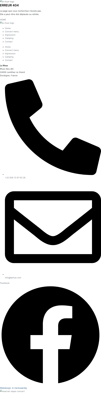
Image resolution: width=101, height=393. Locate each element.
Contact (9, 41)
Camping (9, 38)
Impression (10, 35)
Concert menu (12, 31)
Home (8, 28)
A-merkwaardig (19, 388)
